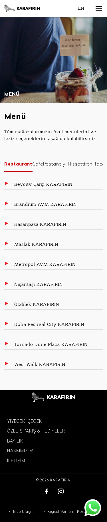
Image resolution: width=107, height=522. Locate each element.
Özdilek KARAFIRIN (36, 304)
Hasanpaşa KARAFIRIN (40, 224)
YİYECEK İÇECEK (24, 422)
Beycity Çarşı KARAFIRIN (43, 184)
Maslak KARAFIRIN (36, 244)
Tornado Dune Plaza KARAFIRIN (51, 344)
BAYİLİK (15, 441)
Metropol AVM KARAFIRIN (45, 264)
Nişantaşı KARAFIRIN (38, 284)
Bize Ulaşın (23, 512)
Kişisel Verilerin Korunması (72, 512)
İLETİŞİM (16, 461)
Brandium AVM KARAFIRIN (45, 204)
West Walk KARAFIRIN (39, 364)
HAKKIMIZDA (20, 451)
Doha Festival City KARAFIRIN (49, 324)
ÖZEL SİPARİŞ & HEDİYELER (36, 431)
